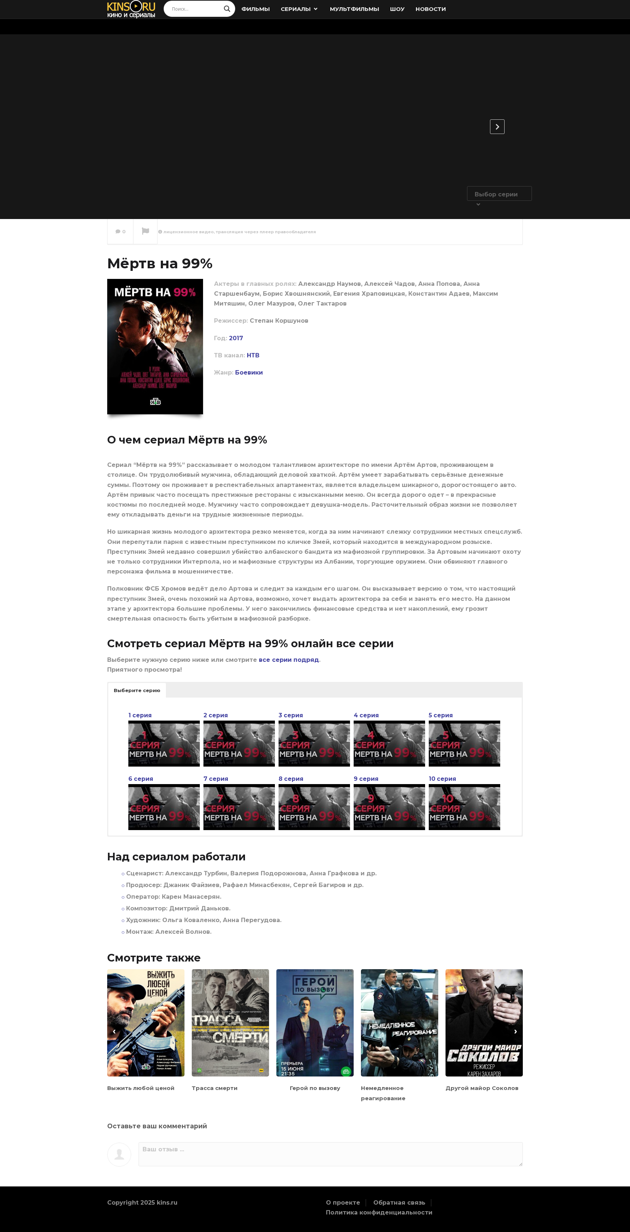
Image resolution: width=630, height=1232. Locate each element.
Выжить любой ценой (141, 1088)
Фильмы (255, 8)
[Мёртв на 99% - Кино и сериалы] (131, 8)
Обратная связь (399, 1202)
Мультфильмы (354, 8)
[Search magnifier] (227, 9)
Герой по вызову (315, 1088)
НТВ (253, 355)
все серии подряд (289, 659)
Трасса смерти (215, 1088)
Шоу (397, 8)
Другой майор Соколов (482, 1088)
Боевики (249, 372)
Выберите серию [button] (137, 690)
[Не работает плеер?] (145, 232)
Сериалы (296, 8)
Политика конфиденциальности (379, 1212)
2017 (236, 338)
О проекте (343, 1202)
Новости (431, 8)
